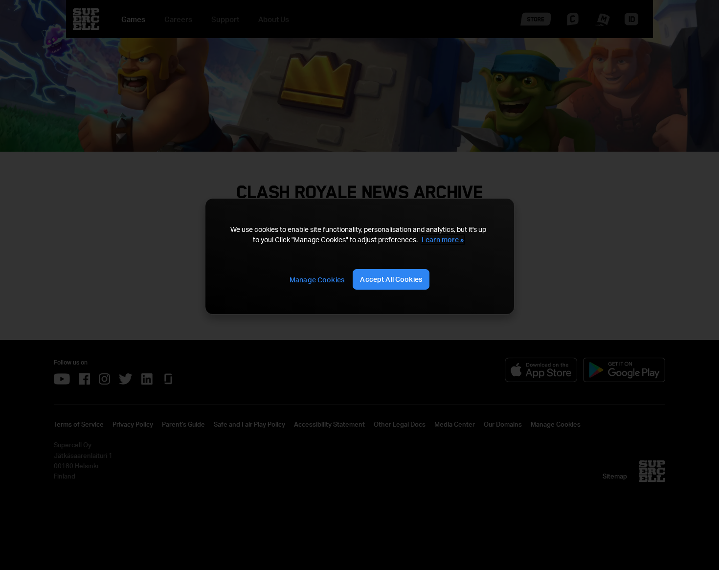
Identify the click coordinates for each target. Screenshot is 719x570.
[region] (359, 256)
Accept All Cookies (391, 279)
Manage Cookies (317, 279)
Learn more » (443, 239)
